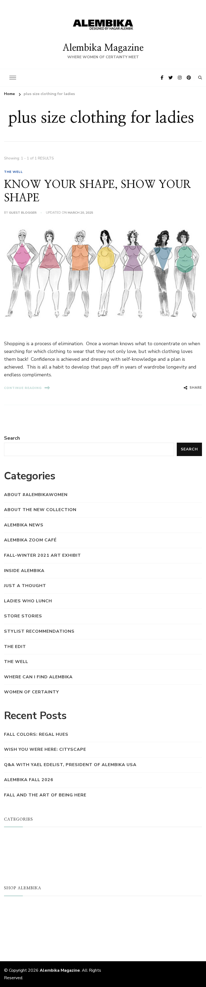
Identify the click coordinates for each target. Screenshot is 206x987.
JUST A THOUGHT (25, 838)
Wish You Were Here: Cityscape (45, 749)
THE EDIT (15, 647)
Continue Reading (23, 388)
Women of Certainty (31, 692)
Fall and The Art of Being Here (45, 795)
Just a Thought (25, 586)
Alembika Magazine (103, 48)
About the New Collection (40, 510)
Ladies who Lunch (28, 601)
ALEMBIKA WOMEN (26, 846)
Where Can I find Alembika (38, 677)
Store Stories (23, 616)
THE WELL (13, 172)
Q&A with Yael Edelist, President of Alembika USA (70, 765)
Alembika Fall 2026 (28, 780)
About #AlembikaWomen (36, 495)
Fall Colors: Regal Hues (36, 734)
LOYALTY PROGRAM (27, 932)
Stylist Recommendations (39, 631)
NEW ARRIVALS (22, 915)
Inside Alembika (24, 571)
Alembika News (23, 525)
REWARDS (16, 940)
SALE (10, 923)
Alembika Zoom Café (30, 540)
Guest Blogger (22, 212)
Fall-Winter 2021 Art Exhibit (42, 555)
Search (12, 438)
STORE (12, 907)
